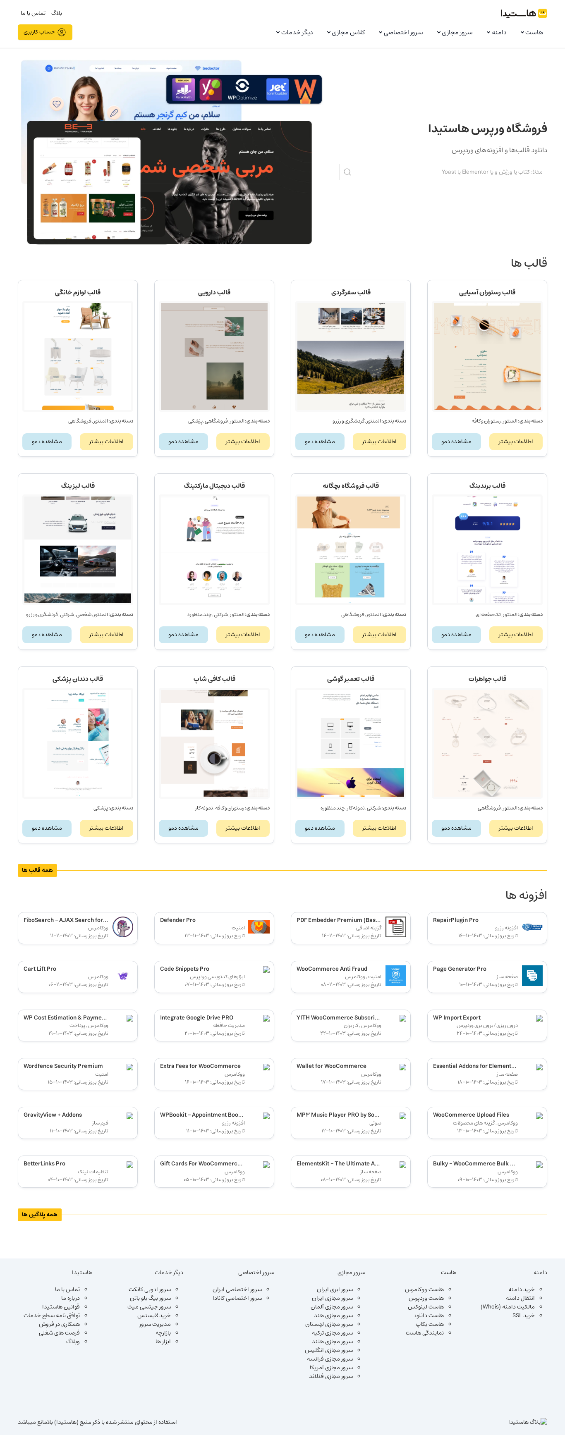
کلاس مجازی (348, 32)
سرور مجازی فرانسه (330, 1359)
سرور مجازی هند (333, 1315)
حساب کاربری (39, 32)
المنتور (510, 420)
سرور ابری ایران (335, 1289)
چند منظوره (199, 614)
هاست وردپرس (426, 1298)
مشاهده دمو (456, 441)
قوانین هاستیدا (61, 1307)
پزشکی (195, 420)
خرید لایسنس (154, 1315)
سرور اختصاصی (403, 32)
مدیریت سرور (155, 1324)
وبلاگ (73, 1342)
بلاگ (56, 13)
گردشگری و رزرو (348, 420)
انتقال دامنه (520, 1298)
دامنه (499, 32)
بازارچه (163, 1333)
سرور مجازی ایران (332, 1298)
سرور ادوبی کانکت (150, 1289)
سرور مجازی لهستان (329, 1324)
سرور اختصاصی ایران (237, 1289)
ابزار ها (163, 1342)
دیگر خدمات (297, 32)
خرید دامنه (521, 1289)
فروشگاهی (216, 420)
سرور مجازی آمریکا (331, 1368)
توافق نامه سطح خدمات (52, 1315)
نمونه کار (356, 807)
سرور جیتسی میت (149, 1307)
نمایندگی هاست (425, 1333)
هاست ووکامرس (424, 1289)
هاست (534, 32)
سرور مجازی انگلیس (329, 1350)
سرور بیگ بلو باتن (150, 1298)
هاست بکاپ (430, 1324)
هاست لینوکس (426, 1307)
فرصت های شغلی (59, 1333)
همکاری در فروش (59, 1324)
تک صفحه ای (488, 614)
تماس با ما (33, 13)
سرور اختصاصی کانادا (237, 1298)
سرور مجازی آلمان (332, 1307)
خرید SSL (523, 1315)
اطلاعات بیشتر (516, 441)
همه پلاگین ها (39, 1215)
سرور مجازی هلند (332, 1342)
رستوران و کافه (486, 420)
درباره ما (70, 1298)
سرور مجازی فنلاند (331, 1376)
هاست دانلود (429, 1315)
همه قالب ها (37, 870)
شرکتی (221, 614)
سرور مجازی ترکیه (332, 1333)
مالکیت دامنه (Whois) (508, 1307)
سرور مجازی (457, 32)
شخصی (83, 614)
